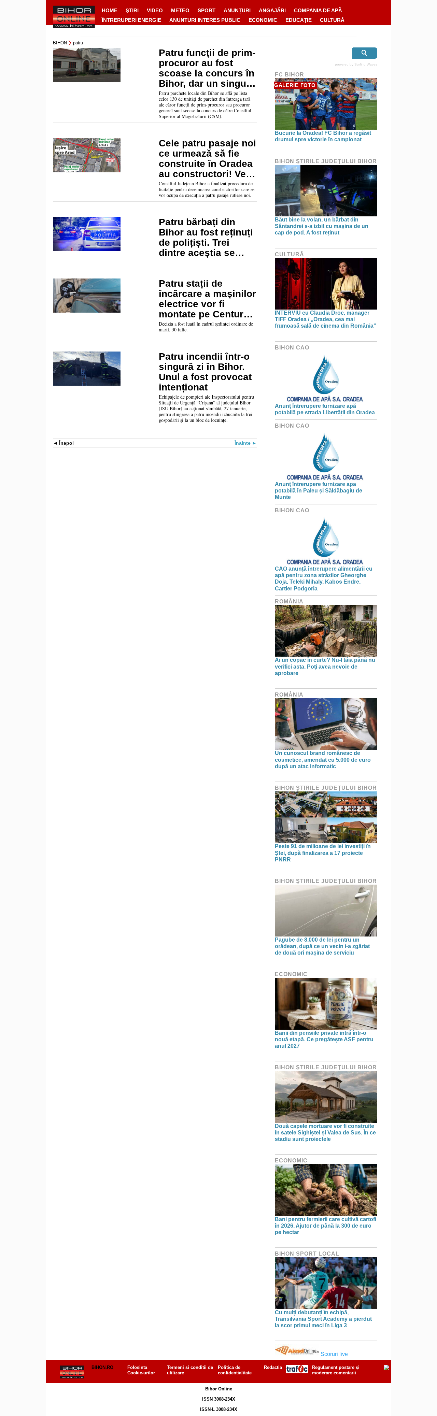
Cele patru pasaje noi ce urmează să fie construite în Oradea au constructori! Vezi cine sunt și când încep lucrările (207, 158)
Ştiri (132, 10)
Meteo (180, 10)
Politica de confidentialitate (235, 1370)
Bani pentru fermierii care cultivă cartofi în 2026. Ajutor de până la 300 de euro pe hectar (325, 1225)
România (289, 601)
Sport (206, 10)
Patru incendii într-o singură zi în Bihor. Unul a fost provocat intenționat (205, 372)
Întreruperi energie (131, 20)
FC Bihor (289, 74)
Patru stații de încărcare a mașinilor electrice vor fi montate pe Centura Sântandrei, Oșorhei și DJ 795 (207, 298)
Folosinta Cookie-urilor (141, 1370)
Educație (298, 20)
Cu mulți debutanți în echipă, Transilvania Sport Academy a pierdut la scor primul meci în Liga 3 (323, 1319)
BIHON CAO (292, 348)
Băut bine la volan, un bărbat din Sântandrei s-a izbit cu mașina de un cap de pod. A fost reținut (321, 226)
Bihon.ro (102, 1367)
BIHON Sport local (307, 1254)
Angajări (272, 10)
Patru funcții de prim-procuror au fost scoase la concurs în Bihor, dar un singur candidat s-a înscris (207, 68)
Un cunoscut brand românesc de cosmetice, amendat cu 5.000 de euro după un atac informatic (323, 759)
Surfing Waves (365, 64)
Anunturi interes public (204, 20)
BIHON (60, 42)
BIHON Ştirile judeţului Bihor (326, 161)
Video (155, 10)
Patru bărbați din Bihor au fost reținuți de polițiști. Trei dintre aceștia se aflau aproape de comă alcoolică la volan (206, 237)
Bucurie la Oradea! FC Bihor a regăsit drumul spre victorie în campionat (323, 136)
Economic (263, 20)
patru (78, 42)
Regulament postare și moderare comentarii (336, 1370)
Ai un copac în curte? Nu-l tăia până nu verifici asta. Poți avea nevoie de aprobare (325, 666)
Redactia (273, 1367)
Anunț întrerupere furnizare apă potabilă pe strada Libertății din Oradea (325, 409)
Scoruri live (334, 1354)
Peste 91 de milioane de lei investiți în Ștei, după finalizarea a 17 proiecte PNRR (323, 852)
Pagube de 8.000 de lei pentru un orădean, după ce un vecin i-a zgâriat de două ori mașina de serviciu (322, 946)
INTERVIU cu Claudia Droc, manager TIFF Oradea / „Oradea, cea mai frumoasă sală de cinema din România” (325, 319)
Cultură (332, 20)
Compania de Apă (318, 10)
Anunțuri (237, 10)
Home (109, 10)
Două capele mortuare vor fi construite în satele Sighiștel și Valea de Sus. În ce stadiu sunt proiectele (325, 1132)
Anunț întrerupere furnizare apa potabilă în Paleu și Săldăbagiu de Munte (318, 490)
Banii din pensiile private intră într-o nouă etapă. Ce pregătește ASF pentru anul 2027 (324, 1039)
